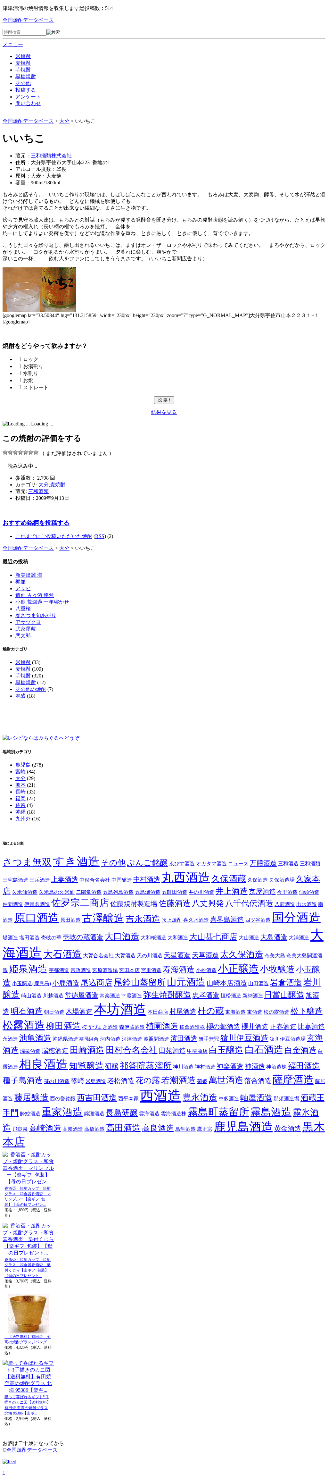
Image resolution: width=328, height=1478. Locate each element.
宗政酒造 (80, 970)
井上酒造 (232, 891)
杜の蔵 (211, 1011)
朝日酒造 (54, 1012)
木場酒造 (79, 1011)
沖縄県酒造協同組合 (76, 1039)
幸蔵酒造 (131, 995)
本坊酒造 (120, 1009)
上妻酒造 (64, 879)
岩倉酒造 (286, 982)
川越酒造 (53, 995)
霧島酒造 (270, 1112)
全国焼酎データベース (28, 20)
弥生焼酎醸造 (167, 994)
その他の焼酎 (30, 689)
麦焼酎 (23, 63)
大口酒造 (122, 936)
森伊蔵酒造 (132, 1027)
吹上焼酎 (171, 920)
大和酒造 (178, 937)
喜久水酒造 (196, 920)
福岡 (20, 798)
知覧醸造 (86, 1066)
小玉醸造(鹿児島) (31, 983)
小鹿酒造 (65, 983)
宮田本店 (129, 970)
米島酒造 (96, 1081)
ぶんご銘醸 (147, 862)
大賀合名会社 (98, 955)
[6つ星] (30, 452)
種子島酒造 (23, 1080)
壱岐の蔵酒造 (83, 937)
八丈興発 (208, 903)
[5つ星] (25, 452)
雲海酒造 (149, 1113)
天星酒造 (177, 955)
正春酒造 (283, 1026)
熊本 (20, 785)
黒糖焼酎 (25, 76)
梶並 (20, 581)
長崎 (20, 791)
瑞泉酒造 (30, 1051)
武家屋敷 (25, 629)
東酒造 (254, 1012)
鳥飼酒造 (185, 1129)
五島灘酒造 (147, 892)
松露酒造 (24, 1025)
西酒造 (160, 1095)
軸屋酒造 (256, 1097)
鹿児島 (23, 765)
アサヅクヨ (28, 622)
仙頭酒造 (309, 892)
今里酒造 (287, 892)
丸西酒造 (185, 877)
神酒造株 (276, 1067)
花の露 (147, 1080)
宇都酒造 (59, 970)
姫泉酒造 (28, 968)
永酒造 (10, 1039)
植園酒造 (162, 1026)
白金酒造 (300, 1050)
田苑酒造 (172, 1050)
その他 (23, 83)
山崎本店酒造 (227, 983)
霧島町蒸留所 (218, 1112)
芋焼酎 (23, 69)
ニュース (238, 863)
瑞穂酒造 (55, 1050)
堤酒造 (10, 937)
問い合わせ (28, 103)
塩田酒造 (29, 937)
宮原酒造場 (105, 970)
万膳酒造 (263, 863)
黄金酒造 (287, 1128)
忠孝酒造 (206, 995)
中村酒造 (146, 879)
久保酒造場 (282, 880)
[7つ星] (35, 452)
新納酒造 (252, 995)
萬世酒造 (226, 1080)
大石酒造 (62, 954)
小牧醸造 (277, 969)
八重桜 (23, 608)
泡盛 (20, 696)
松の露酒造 (276, 1012)
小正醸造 (238, 968)
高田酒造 (123, 1128)
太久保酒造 (241, 954)
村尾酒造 (182, 1011)
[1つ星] (5, 452)
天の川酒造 (149, 955)
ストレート (36, 387)
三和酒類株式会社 (51, 155)
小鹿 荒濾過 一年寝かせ (42, 602)
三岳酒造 (39, 880)
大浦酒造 (299, 937)
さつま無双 (27, 862)
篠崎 (77, 1081)
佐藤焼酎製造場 (133, 904)
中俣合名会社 (94, 880)
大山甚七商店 (213, 936)
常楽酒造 (110, 995)
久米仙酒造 (24, 892)
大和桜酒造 (153, 937)
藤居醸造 (31, 1097)
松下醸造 (307, 1011)
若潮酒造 (178, 1080)
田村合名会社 (132, 1050)
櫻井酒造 (255, 1026)
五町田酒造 (174, 892)
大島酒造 (273, 937)
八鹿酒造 (285, 904)
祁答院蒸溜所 (146, 1066)
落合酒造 (257, 1081)
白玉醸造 (226, 1050)
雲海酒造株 (173, 1113)
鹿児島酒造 (243, 1126)
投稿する (25, 90)
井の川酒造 (201, 892)
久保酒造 (257, 880)
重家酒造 (62, 1112)
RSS (99, 536)
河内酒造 (110, 1039)
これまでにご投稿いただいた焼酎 (53, 536)
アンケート (28, 96)
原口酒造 (36, 918)
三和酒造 (288, 863)
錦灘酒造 (94, 1113)
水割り (30, 373)
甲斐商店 (197, 1051)
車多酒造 (228, 1098)
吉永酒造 (143, 919)
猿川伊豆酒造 (244, 1038)
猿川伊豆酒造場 (288, 1039)
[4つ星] (20, 452)
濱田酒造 (183, 1038)
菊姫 (202, 1081)
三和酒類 (38, 491)
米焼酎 (23, 56)
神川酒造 (183, 1067)
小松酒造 (206, 970)
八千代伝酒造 (249, 903)
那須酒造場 (286, 1098)
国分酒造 (296, 917)
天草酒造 (205, 955)
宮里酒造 (151, 970)
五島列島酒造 (118, 892)
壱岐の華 (51, 937)
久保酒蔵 (228, 879)
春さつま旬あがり (35, 615)
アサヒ (23, 588)
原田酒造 (70, 920)
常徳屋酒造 (81, 995)
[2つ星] (10, 452)
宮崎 (20, 771)
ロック (30, 359)
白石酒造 (264, 1049)
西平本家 (128, 1098)
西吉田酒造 (97, 1097)
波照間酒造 (156, 1039)
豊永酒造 (200, 1097)
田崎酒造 (87, 1050)
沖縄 (20, 812)
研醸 (112, 1066)
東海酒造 (235, 1012)
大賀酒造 (125, 955)
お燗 (28, 380)
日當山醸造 (284, 994)
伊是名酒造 (37, 904)
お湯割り (33, 366)
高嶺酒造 (72, 1129)
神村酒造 (205, 1067)
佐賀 (20, 805)
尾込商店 (96, 982)
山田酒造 (258, 983)
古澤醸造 (103, 918)
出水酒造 (306, 904)
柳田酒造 (63, 1026)
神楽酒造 (230, 1066)
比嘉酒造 (311, 1026)
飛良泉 (20, 1129)
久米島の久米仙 (57, 892)
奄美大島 (275, 955)
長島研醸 (122, 1112)
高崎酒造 (45, 1128)
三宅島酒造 (15, 880)
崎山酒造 (31, 995)
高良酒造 (158, 1128)
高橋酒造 (94, 1129)
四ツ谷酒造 (258, 920)
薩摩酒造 (293, 1079)
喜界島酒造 (227, 919)
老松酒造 (120, 1081)
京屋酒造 (262, 891)
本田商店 (158, 1012)
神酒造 (255, 1066)
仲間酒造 (13, 904)
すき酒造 (76, 861)
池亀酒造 (35, 1038)
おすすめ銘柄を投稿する (36, 522)
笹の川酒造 (57, 1081)
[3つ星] (15, 452)
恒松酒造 (231, 995)
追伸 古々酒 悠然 (34, 595)
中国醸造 (121, 880)
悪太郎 (23, 635)
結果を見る (164, 412)
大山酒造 (249, 937)
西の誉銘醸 (63, 1098)
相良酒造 (43, 1064)
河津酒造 (132, 1039)
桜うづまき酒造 (100, 1027)
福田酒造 (304, 1066)
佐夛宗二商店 (80, 902)
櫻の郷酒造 (223, 1026)
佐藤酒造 (175, 903)
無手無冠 (209, 1039)
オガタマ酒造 (211, 863)
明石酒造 (27, 1011)
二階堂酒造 (89, 892)
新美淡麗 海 (28, 575)
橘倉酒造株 (192, 1027)
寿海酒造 (179, 969)
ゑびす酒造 (182, 863)
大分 (43, 484)
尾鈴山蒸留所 (140, 982)
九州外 (23, 818)
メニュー (13, 44)
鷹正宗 (204, 1129)
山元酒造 (186, 982)
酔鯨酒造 (30, 1113)
